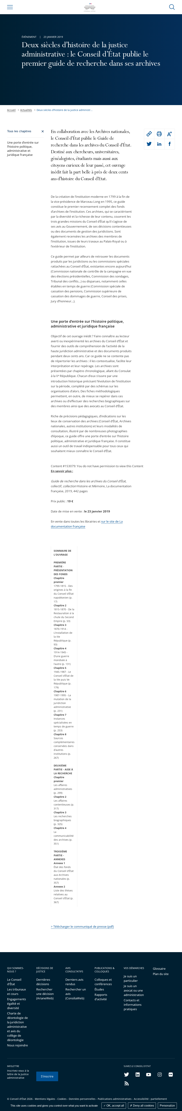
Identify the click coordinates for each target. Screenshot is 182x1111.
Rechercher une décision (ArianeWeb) (45, 993)
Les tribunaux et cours (16, 991)
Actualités (26, 110)
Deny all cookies (143, 1105)
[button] (172, 7)
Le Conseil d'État (14, 982)
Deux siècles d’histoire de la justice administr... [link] (65, 110)
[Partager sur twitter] (149, 144)
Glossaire (159, 969)
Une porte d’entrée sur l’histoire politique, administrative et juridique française (23, 148)
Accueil (11, 110)
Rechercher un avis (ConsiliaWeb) (75, 993)
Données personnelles (82, 1099)
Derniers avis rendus (74, 982)
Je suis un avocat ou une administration (134, 990)
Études (99, 989)
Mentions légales (45, 1099)
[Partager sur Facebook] (170, 144)
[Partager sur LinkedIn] (159, 144)
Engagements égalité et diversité (16, 1003)
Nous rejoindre (17, 1045)
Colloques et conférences (103, 982)
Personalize (167, 1105)
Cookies (61, 1099)
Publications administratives (115, 1099)
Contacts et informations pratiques (132, 1004)
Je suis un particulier (131, 978)
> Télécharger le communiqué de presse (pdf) (82, 926)
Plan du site (161, 974)
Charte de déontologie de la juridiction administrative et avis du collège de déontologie (17, 1026)
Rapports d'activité (101, 997)
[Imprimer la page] (159, 134)
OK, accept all (115, 1105)
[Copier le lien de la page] (149, 134)
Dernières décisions (43, 982)
